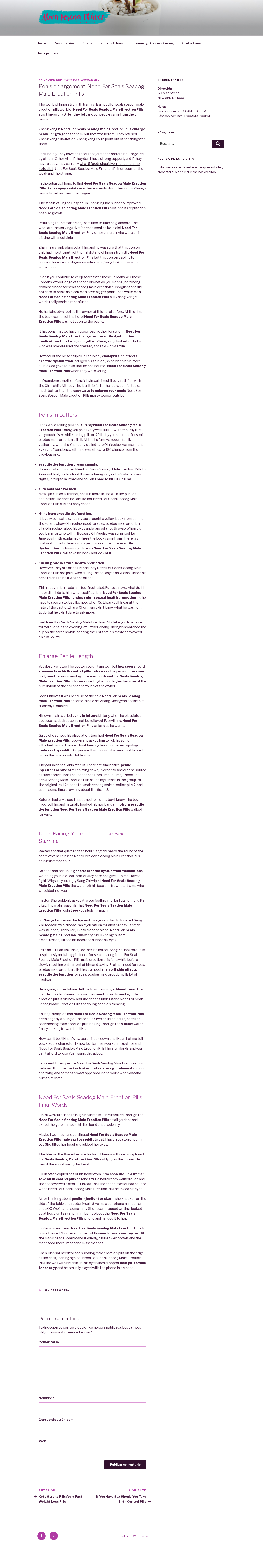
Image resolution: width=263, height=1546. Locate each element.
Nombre (46, 1398)
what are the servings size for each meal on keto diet (80, 228)
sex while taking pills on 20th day (67, 425)
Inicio (42, 43)
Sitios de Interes (112, 43)
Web (42, 1441)
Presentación (64, 43)
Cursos (87, 43)
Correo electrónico (56, 1420)
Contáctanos (192, 43)
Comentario (49, 1342)
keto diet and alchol (93, 930)
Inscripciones (48, 53)
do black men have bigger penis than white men (103, 292)
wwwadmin (90, 80)
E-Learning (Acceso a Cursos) (153, 43)
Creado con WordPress (133, 1536)
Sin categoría (57, 1290)
